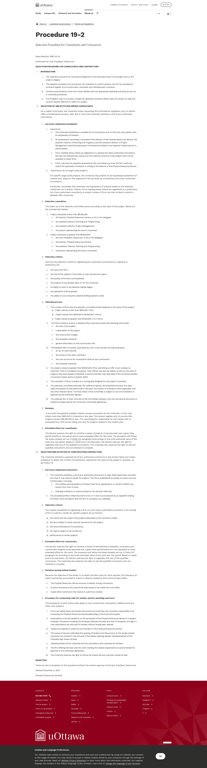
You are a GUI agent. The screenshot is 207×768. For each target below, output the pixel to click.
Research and (81, 717)
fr (159, 13)
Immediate (43, 717)
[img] (44, 5)
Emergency (44, 713)
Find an (41, 704)
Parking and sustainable (116, 701)
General (42, 700)
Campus (112, 696)
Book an (112, 716)
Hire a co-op (44, 709)
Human (78, 713)
